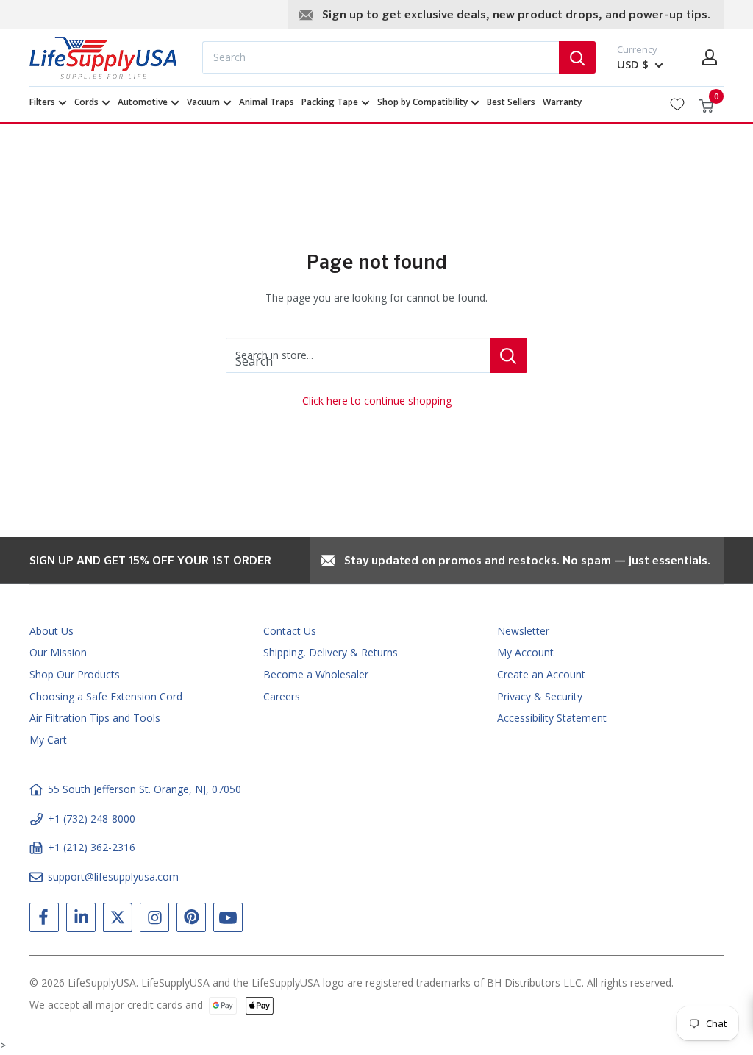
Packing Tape (329, 102)
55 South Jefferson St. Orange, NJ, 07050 (144, 789)
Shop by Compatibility (422, 102)
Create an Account (541, 674)
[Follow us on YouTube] (228, 920)
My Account (525, 652)
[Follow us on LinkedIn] (81, 920)
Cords (86, 102)
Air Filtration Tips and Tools (94, 718)
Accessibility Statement (552, 718)
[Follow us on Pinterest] (191, 920)
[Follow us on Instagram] (154, 920)
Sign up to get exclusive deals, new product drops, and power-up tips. (516, 15)
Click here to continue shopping (377, 401)
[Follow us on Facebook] (44, 920)
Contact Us (289, 631)
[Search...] (577, 57)
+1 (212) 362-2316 (91, 847)
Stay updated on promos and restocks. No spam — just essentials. (527, 561)
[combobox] (380, 57)
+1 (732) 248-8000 (91, 818)
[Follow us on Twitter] (117, 920)
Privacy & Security (539, 696)
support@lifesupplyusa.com (113, 877)
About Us (51, 631)
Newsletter (523, 631)
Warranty (562, 102)
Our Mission (58, 652)
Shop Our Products (74, 674)
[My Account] (709, 57)
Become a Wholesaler (315, 674)
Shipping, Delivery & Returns (330, 652)
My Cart (48, 740)
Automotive (143, 102)
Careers (281, 696)
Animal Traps (266, 102)
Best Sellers (511, 102)
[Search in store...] (508, 355)
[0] (706, 104)
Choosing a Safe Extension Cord (105, 696)
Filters (42, 102)
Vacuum (203, 102)
